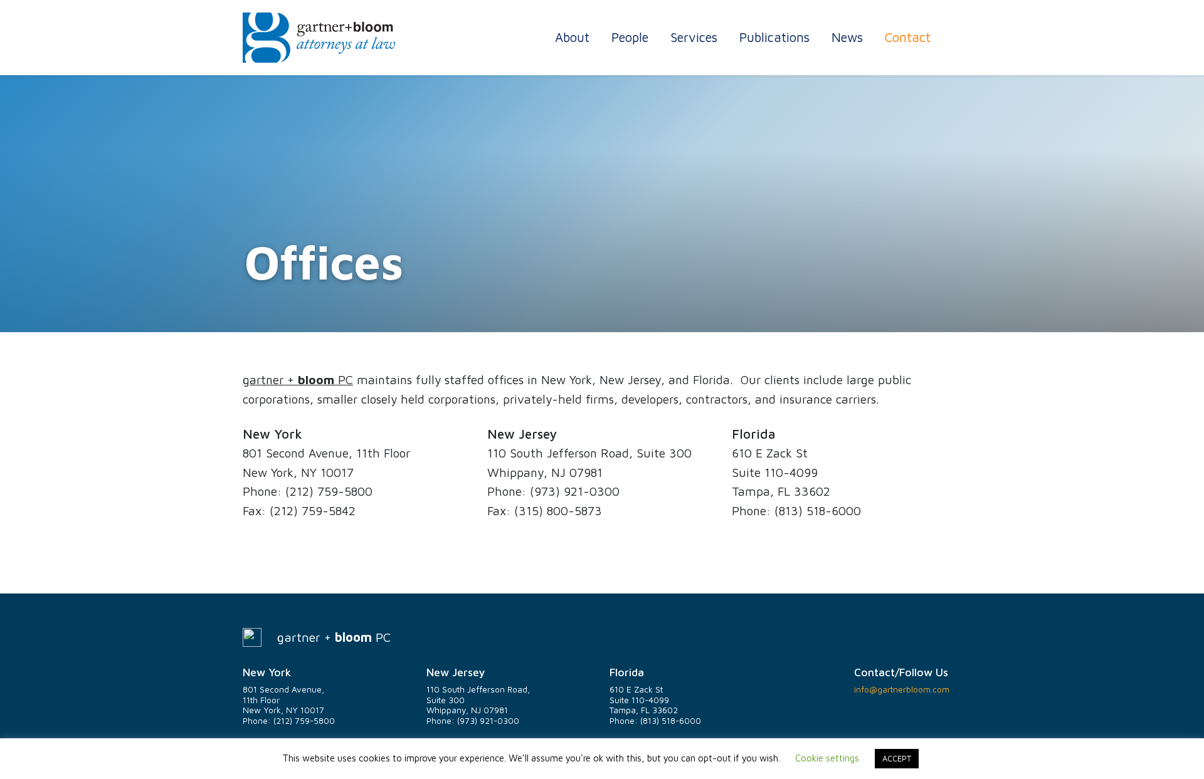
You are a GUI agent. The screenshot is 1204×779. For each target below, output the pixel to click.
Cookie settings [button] (827, 758)
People (629, 36)
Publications (774, 36)
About (572, 36)
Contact (908, 36)
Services (693, 36)
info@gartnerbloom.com (901, 689)
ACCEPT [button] (896, 758)
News (847, 36)
